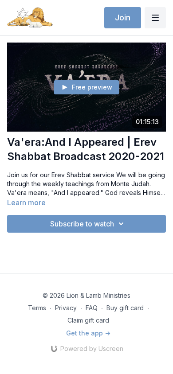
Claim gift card (88, 320)
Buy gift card (125, 308)
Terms (37, 308)
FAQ (92, 308)
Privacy (66, 308)
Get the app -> (88, 333)
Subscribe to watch (82, 223)
